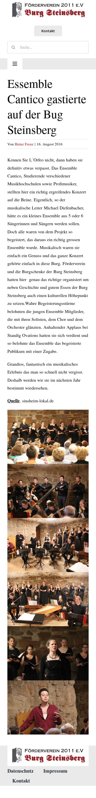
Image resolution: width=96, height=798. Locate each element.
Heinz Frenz (24, 143)
